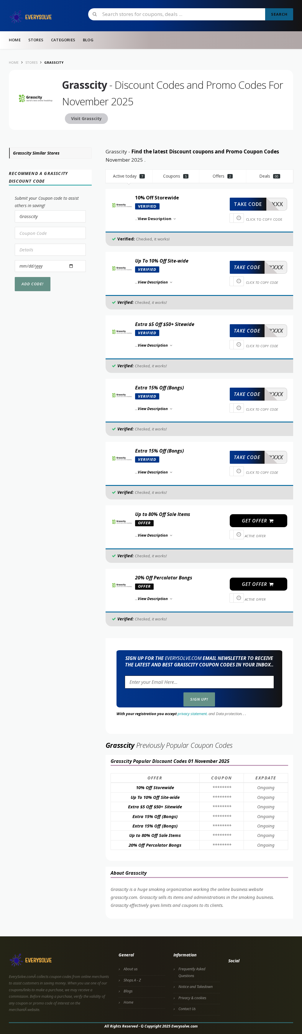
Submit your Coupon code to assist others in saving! (47, 201)
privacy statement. (193, 713)
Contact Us (187, 1008)
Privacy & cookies (192, 997)
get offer (255, 520)
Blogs (128, 991)
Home (15, 39)
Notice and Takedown (195, 986)
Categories (63, 39)
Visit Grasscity (86, 118)
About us (130, 968)
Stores (35, 39)
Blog (88, 39)
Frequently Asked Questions (191, 972)
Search (279, 14)
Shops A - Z (132, 980)
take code (248, 204)
